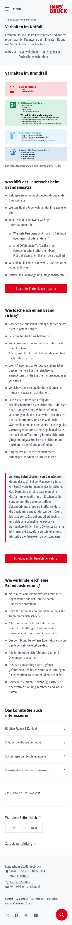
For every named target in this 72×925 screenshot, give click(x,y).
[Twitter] (26, 915)
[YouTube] (35, 915)
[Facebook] (16, 915)
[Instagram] (7, 915)
